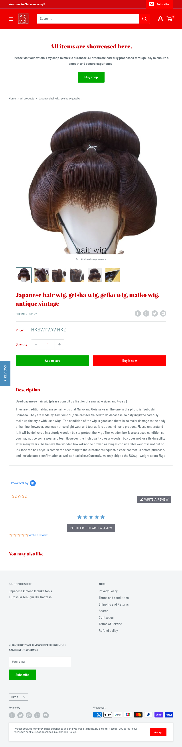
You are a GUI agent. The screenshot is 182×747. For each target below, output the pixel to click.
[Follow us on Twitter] (20, 715)
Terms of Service (110, 624)
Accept (158, 732)
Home (12, 98)
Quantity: (22, 344)
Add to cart (52, 361)
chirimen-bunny (26, 313)
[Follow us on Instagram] (29, 715)
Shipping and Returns (114, 604)
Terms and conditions (114, 598)
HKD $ (14, 697)
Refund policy (108, 630)
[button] (154, 499)
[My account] (160, 18)
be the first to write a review (91, 528)
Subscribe (162, 4)
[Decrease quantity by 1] (36, 344)
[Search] (144, 19)
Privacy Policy (108, 591)
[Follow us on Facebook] (12, 715)
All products (27, 98)
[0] (169, 18)
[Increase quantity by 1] (59, 344)
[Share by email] (163, 313)
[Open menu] (11, 19)
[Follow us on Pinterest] (37, 715)
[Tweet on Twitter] (155, 313)
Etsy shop (91, 77)
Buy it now (129, 361)
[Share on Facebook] (138, 313)
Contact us (106, 617)
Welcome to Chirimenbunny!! (27, 4)
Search (103, 611)
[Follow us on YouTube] (46, 715)
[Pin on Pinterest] (146, 313)
